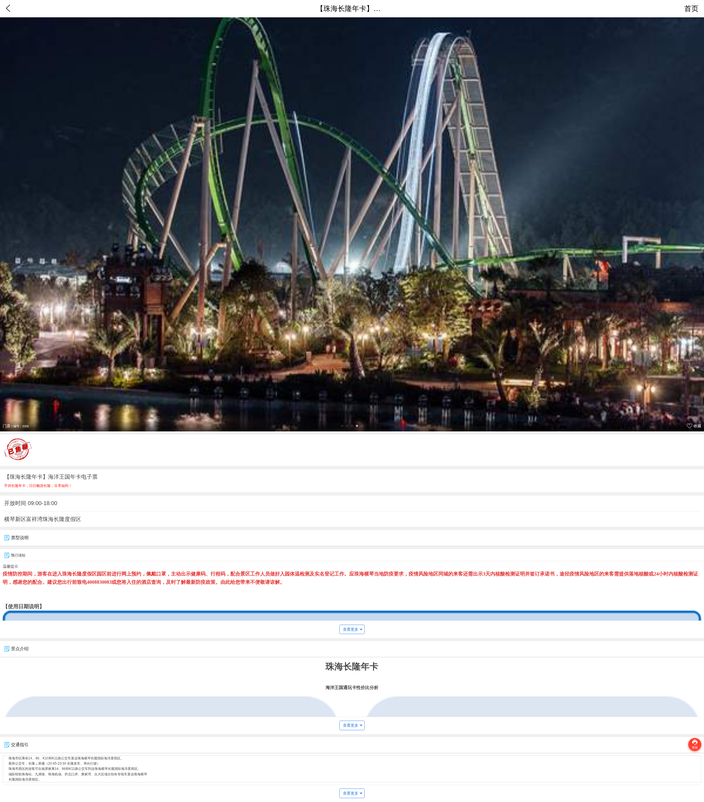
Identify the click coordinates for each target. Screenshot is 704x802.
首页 (691, 8)
